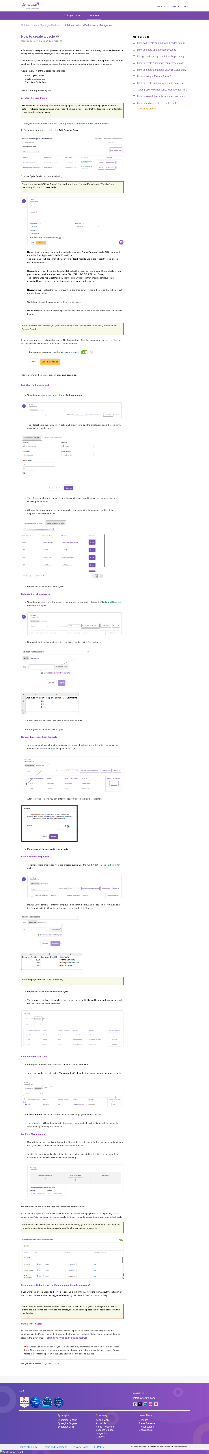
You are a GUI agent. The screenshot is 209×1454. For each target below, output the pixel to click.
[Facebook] (135, 1404)
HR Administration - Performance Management (88, 25)
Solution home (29, 25)
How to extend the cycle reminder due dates (161, 96)
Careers (100, 1436)
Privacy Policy (80, 1447)
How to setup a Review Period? (154, 76)
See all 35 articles (147, 108)
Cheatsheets (146, 1430)
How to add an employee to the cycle (157, 103)
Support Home (73, 15)
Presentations (146, 1426)
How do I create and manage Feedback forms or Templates (169, 43)
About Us (101, 1423)
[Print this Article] (57, 36)
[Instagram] (150, 1404)
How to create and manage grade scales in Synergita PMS (169, 83)
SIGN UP (175, 6)
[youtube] (156, 1404)
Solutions (94, 15)
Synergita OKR (66, 1426)
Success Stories (105, 1430)
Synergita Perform (50, 25)
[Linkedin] (145, 1404)
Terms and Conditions (55, 1447)
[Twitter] (140, 1404)
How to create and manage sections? (157, 49)
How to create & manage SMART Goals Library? (163, 69)
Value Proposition (105, 1426)
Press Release (147, 1423)
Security (143, 1420)
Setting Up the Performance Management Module (164, 89)
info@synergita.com (144, 1398)
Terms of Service (29, 1447)
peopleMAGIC (103, 1420)
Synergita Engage (67, 1423)
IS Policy (99, 1447)
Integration (101, 1433)
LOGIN (185, 6)
